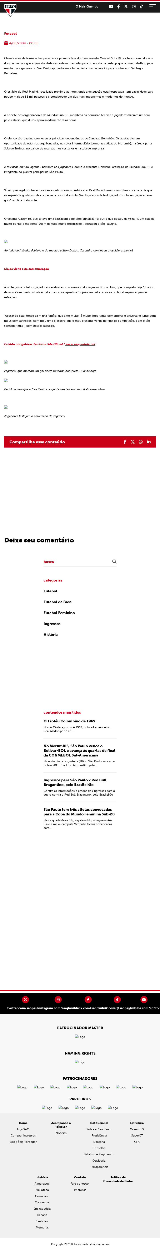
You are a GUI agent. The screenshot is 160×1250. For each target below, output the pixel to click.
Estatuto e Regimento (99, 1154)
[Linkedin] (149, 442)
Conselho (98, 1148)
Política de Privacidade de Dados (118, 1179)
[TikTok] (141, 7)
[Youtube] (111, 7)
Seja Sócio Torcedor (23, 1142)
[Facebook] (118, 7)
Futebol (10, 34)
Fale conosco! (80, 1183)
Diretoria (99, 1142)
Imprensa (80, 1190)
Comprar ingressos (23, 1135)
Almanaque (42, 1183)
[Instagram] (134, 7)
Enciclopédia (42, 1208)
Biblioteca (42, 1190)
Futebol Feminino (59, 613)
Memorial (42, 1227)
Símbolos (42, 1221)
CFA (137, 1142)
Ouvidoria (98, 1160)
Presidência (99, 1135)
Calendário (42, 1196)
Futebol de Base (58, 602)
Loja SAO (23, 1129)
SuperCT (137, 1135)
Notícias (61, 1133)
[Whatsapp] (141, 442)
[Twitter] (126, 7)
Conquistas (42, 1202)
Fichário (42, 1215)
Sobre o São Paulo (98, 1129)
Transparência (99, 1167)
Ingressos (52, 623)
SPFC (10, 10)
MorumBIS (137, 1129)
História (51, 634)
